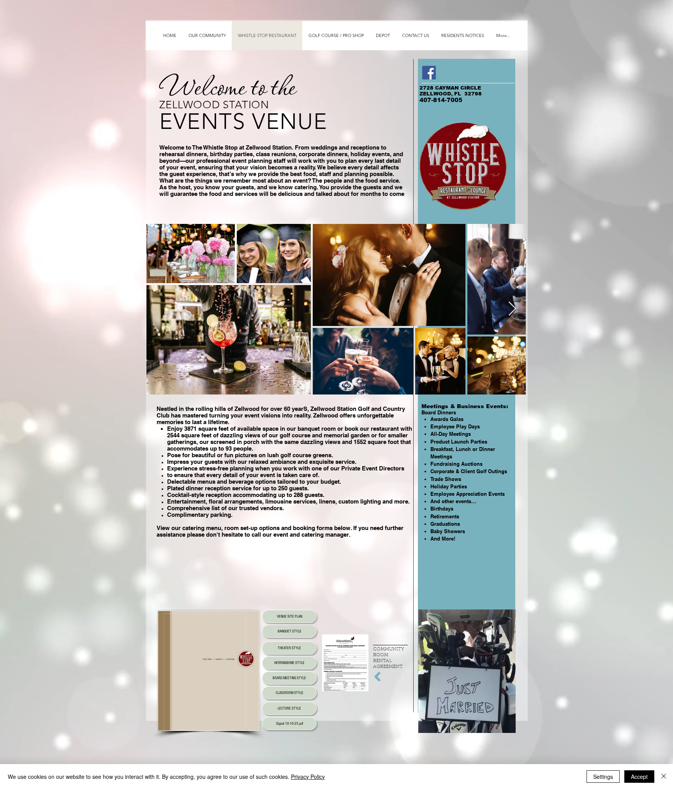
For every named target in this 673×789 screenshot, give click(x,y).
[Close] (663, 776)
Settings (603, 776)
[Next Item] (512, 309)
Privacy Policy (308, 776)
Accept (639, 776)
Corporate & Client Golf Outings (468, 471)
